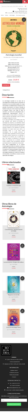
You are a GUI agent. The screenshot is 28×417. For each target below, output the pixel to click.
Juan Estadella (13, 59)
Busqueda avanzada (22, 8)
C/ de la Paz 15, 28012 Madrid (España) (17, 12)
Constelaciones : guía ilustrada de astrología (13, 230)
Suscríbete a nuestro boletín (14, 404)
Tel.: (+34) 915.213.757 (15, 383)
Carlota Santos (14, 233)
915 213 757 (24, 9)
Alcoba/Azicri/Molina (14, 329)
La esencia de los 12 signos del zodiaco (14, 262)
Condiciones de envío (14, 372)
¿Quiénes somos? (14, 370)
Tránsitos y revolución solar (13, 185)
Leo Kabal (14, 264)
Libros (6, 15)
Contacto (14, 376)
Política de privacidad (14, 374)
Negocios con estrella (13, 294)
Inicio (2, 15)
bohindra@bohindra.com (21, 11)
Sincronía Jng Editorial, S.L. (16, 66)
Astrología (12, 15)
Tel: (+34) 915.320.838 (15, 385)
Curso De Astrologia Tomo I (13, 327)
